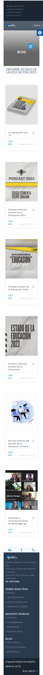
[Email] (10, 549)
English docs (13, 15)
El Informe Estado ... (17, 647)
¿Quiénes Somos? (15, 597)
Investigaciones (15, 622)
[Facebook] (21, 549)
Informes (11, 617)
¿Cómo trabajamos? (17, 602)
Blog (8, 638)
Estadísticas (13, 626)
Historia (11, 592)
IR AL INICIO (28, 671)
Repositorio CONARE (17, 606)
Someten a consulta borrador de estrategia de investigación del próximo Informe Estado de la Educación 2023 (18, 521)
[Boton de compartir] (31, 46)
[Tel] (33, 549)
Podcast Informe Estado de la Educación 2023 (17, 213)
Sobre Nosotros (15, 6)
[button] (40, 33)
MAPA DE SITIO (13, 666)
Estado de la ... (14, 651)
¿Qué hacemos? (14, 9)
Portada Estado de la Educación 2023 (18, 288)
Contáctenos (13, 12)
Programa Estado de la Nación (20, 661)
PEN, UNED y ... (14, 642)
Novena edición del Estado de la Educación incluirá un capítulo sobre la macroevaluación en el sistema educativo (19, 444)
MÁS (10, 142)
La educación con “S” (17, 134)
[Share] (33, 133)
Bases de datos (14, 631)
